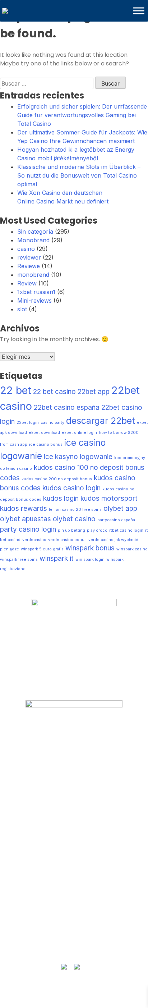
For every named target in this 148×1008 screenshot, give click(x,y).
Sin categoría (35, 231)
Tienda (74, 849)
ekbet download (44, 432)
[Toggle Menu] (138, 10)
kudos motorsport (109, 498)
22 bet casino (54, 392)
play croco (97, 530)
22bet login (28, 422)
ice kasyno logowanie (78, 457)
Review (27, 283)
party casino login (28, 529)
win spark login (90, 559)
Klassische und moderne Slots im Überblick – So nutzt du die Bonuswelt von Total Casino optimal (78, 175)
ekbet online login (79, 432)
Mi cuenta (74, 784)
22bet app (94, 392)
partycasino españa (116, 520)
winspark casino (132, 549)
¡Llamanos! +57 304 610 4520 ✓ (74, 877)
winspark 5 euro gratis (42, 549)
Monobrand (33, 240)
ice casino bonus (46, 444)
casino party (52, 422)
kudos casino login (71, 488)
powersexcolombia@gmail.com (74, 942)
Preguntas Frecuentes (74, 770)
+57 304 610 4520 (74, 928)
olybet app (120, 508)
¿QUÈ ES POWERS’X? (74, 756)
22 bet (15, 390)
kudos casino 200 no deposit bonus (57, 479)
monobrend (33, 274)
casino (26, 248)
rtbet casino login (126, 530)
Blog (74, 798)
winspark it (57, 558)
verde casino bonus (67, 539)
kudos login (61, 498)
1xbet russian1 (36, 291)
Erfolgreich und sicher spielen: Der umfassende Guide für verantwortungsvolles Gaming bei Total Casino (82, 115)
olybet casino (74, 519)
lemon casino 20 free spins (75, 509)
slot (22, 309)
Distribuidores (74, 863)
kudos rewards (23, 508)
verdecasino (34, 539)
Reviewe (28, 266)
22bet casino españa (67, 407)
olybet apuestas (25, 519)
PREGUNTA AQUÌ (74, 914)
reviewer (29, 257)
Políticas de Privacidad (74, 812)
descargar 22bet (100, 420)
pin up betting (71, 530)
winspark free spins (19, 559)
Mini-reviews (34, 300)
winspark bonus (90, 548)
